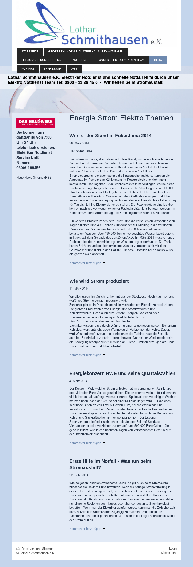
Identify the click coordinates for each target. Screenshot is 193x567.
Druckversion (30, 549)
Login (173, 548)
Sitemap (47, 549)
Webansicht (169, 553)
